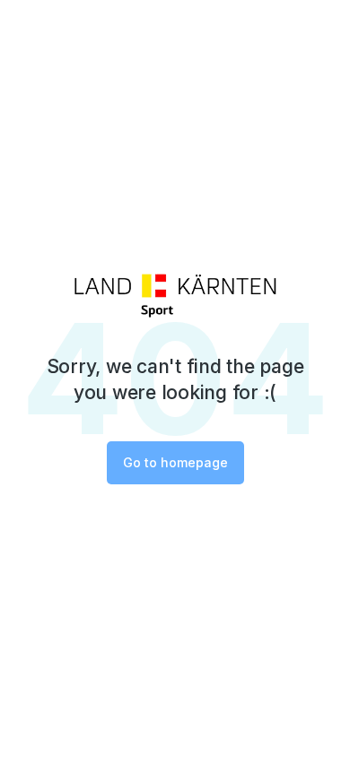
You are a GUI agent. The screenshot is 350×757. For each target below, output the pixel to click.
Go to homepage (175, 462)
